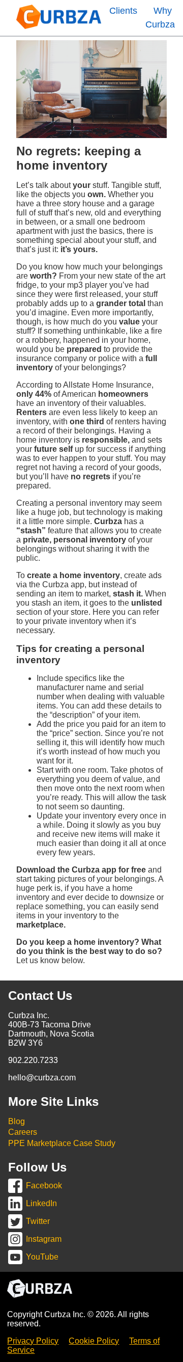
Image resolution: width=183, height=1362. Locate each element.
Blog (16, 1121)
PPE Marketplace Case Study (61, 1143)
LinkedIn (41, 1203)
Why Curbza (160, 18)
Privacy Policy (32, 1341)
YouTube (42, 1256)
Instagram (44, 1239)
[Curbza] (58, 26)
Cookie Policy (94, 1341)
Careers (22, 1132)
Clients (123, 11)
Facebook (44, 1185)
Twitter (38, 1221)
